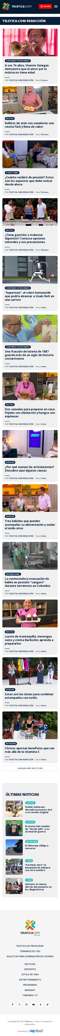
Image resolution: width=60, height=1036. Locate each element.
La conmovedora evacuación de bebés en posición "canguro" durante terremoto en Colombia (30, 569)
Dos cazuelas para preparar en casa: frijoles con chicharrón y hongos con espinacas (30, 400)
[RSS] (40, 1004)
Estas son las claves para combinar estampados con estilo (30, 683)
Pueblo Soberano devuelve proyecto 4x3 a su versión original (30, 809)
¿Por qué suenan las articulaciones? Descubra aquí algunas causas (30, 456)
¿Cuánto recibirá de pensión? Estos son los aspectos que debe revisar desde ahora (30, 168)
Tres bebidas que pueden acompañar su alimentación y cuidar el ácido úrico (30, 512)
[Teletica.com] (20, 6)
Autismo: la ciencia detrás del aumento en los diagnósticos (30, 886)
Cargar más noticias (30, 768)
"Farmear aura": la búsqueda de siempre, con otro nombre (30, 867)
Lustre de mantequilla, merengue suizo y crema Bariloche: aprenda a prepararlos (30, 627)
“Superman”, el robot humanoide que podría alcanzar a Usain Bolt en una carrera (30, 283)
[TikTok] (47, 1004)
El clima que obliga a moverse (30, 847)
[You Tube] (33, 1004)
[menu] (56, 6)
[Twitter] (19, 1004)
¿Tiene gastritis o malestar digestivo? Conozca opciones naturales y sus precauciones (30, 225)
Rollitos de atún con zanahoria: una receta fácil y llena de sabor (30, 112)
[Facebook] (12, 1004)
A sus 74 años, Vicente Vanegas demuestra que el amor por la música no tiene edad (30, 56)
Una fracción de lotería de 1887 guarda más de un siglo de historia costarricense (30, 342)
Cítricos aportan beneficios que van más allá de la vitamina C (30, 737)
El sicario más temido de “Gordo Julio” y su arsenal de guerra (30, 828)
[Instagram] (26, 1004)
